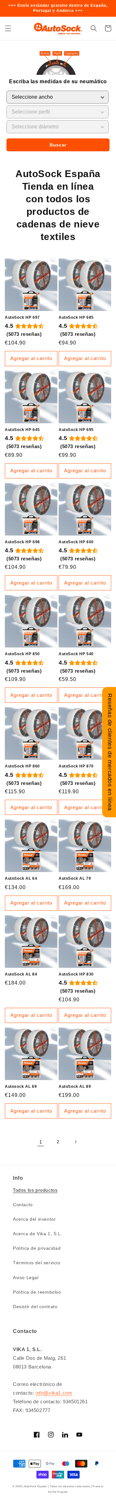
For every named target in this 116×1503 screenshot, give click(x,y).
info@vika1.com (53, 1393)
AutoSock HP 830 (76, 974)
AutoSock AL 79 (75, 878)
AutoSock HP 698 (22, 542)
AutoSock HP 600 (76, 542)
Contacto (23, 1204)
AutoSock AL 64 (21, 878)
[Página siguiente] (75, 1142)
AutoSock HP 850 (22, 654)
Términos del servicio (37, 1262)
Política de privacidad (37, 1248)
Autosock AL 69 (21, 1086)
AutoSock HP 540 (76, 654)
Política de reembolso (37, 1292)
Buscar (58, 144)
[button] (8, 28)
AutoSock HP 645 (22, 429)
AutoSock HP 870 (76, 766)
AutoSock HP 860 (22, 766)
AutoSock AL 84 (21, 974)
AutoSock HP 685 (76, 317)
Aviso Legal (26, 1277)
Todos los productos (35, 1190)
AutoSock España (35, 1486)
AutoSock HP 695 (76, 429)
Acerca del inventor (34, 1219)
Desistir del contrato (35, 1306)
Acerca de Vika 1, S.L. (37, 1233)
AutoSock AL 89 (75, 1086)
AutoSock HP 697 (22, 317)
